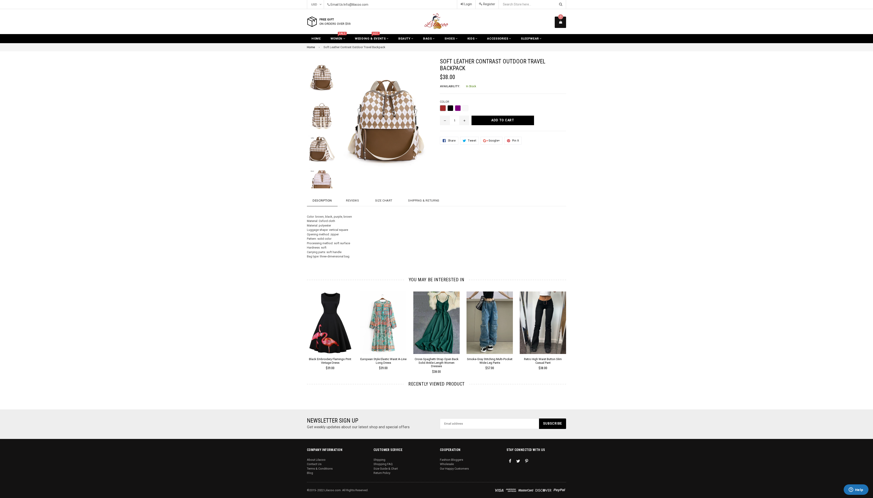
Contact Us (314, 464)
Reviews (352, 200)
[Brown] (443, 108)
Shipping (379, 459)
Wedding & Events (370, 37)
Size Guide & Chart (386, 468)
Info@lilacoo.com (356, 4)
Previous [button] (301, 326)
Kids (471, 38)
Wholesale (447, 464)
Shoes (450, 38)
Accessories (498, 38)
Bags (428, 38)
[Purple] (458, 108)
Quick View (330, 327)
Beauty (404, 38)
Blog (310, 473)
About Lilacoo (316, 459)
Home (316, 38)
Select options (330, 319)
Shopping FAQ (383, 464)
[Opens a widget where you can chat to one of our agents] (855, 490)
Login (468, 4)
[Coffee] (465, 108)
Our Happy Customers (454, 468)
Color (444, 101)
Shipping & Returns (423, 200)
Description (322, 200)
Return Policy (382, 473)
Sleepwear (530, 38)
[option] (318, 80)
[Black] (450, 108)
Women (338, 37)
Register (488, 4)
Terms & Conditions (320, 468)
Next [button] (572, 326)
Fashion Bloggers (451, 459)
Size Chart (383, 200)
